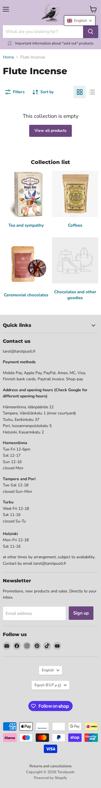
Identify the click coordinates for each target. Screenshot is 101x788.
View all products (50, 130)
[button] (79, 20)
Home (8, 57)
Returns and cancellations (50, 766)
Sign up (81, 613)
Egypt (48, 685)
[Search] (90, 31)
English (48, 670)
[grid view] (80, 92)
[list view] (92, 92)
